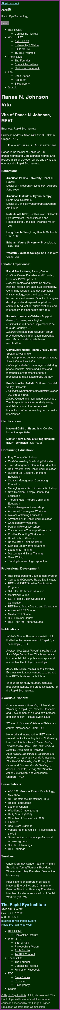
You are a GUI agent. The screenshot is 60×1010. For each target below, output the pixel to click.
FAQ (10, 72)
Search (12, 87)
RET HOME (15, 30)
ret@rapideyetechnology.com (18, 921)
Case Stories (22, 76)
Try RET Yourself (25, 53)
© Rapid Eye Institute (13, 995)
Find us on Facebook (27, 68)
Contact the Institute (26, 33)
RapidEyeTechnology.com (16, 924)
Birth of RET (22, 41)
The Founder (22, 60)
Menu (5, 23)
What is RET (15, 37)
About (4, 10)
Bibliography (22, 83)
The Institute (15, 56)
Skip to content (10, 3)
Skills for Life (22, 49)
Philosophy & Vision (27, 45)
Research (20, 80)
